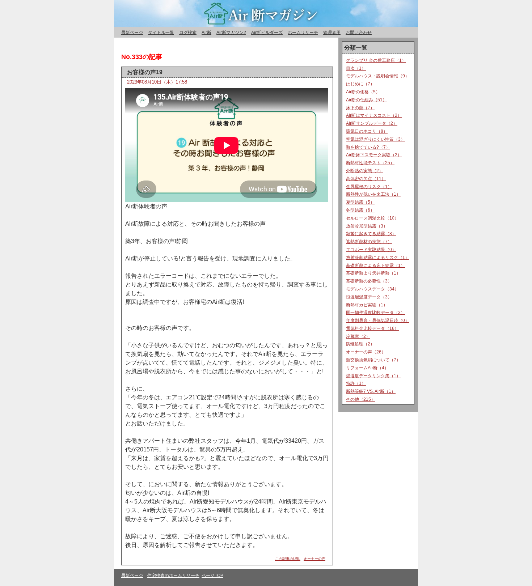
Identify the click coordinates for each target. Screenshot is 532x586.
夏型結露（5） (360, 202)
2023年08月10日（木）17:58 (157, 82)
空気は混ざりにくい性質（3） (375, 139)
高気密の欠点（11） (366, 178)
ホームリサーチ (303, 32)
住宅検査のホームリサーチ (173, 575)
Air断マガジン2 (231, 32)
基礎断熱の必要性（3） (369, 281)
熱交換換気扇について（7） (373, 359)
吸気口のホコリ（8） (367, 131)
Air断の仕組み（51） (366, 99)
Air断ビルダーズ (267, 32)
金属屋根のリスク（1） (369, 186)
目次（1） (356, 68)
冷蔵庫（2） (358, 336)
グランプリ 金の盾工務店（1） (376, 60)
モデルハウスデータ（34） (372, 289)
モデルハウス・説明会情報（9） (377, 75)
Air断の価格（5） (363, 91)
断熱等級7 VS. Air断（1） (371, 391)
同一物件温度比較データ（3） (375, 312)
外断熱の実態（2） (364, 170)
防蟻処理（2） (360, 344)
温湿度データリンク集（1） (373, 375)
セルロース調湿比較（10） (372, 218)
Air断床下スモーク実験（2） (374, 154)
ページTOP (212, 575)
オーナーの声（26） (366, 351)
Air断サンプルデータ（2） (371, 123)
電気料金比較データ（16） (372, 328)
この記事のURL (287, 559)
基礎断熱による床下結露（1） (375, 265)
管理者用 (332, 32)
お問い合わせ (359, 32)
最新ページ (132, 32)
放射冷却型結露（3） (367, 226)
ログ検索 (188, 32)
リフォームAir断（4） (367, 367)
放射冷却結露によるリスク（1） (377, 257)
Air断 (206, 32)
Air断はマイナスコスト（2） (374, 115)
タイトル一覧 (161, 32)
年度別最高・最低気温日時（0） (377, 320)
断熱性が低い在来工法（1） (373, 194)
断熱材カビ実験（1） (367, 304)
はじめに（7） (360, 83)
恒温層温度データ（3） (369, 297)
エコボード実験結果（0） (371, 249)
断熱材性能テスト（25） (370, 162)
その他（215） (360, 399)
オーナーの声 (314, 559)
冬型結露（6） (360, 210)
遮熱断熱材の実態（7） (369, 241)
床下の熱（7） (360, 107)
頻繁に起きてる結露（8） (371, 233)
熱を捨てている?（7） (368, 147)
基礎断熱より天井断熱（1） (373, 273)
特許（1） (356, 383)
